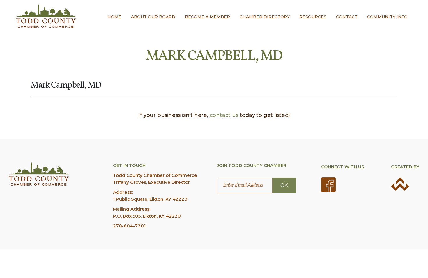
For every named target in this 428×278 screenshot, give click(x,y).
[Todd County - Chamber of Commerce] (46, 16)
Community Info (387, 16)
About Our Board (153, 16)
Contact (347, 16)
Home (114, 16)
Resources (312, 16)
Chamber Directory (265, 16)
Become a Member (207, 16)
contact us (224, 115)
